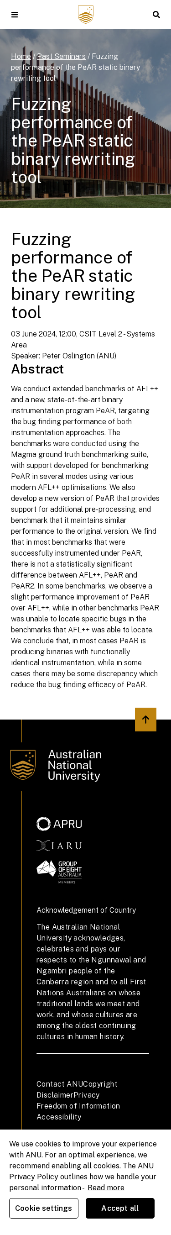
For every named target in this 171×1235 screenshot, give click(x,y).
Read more (106, 1187)
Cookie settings (43, 1208)
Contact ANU (59, 1084)
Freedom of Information (78, 1106)
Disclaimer (54, 1095)
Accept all (120, 1208)
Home (21, 56)
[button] (15, 15)
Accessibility (58, 1117)
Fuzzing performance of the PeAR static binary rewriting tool (75, 67)
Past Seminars (61, 56)
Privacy (86, 1095)
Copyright (100, 1084)
